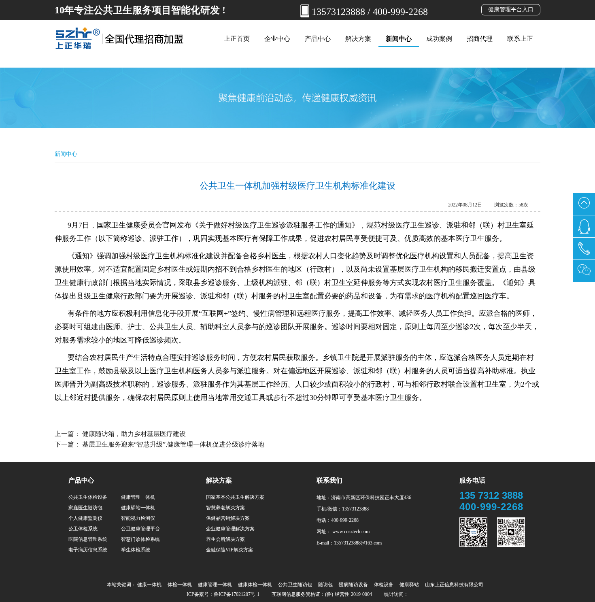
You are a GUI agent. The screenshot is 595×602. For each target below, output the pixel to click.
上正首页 (237, 38)
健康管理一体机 (138, 497)
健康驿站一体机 (138, 508)
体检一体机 (180, 584)
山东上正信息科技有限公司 (454, 584)
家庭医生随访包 (85, 508)
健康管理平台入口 (510, 9)
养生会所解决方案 (225, 539)
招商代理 (480, 38)
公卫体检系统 (83, 529)
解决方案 (358, 38)
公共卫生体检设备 (87, 497)
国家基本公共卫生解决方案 (235, 497)
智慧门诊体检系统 (140, 539)
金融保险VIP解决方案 (229, 550)
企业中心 (277, 38)
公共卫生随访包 (295, 584)
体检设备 (383, 584)
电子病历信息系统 (87, 550)
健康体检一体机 (255, 584)
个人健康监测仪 (85, 518)
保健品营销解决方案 (228, 518)
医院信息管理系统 (87, 539)
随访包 (325, 584)
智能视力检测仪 (138, 518)
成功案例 (439, 38)
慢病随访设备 (353, 584)
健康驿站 (409, 584)
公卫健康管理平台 (140, 529)
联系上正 (520, 38)
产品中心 (318, 38)
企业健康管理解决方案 (230, 529)
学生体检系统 (135, 550)
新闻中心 (399, 38)
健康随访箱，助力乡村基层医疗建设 (134, 433)
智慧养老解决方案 (225, 508)
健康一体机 (149, 584)
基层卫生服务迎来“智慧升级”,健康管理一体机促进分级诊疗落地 (173, 444)
